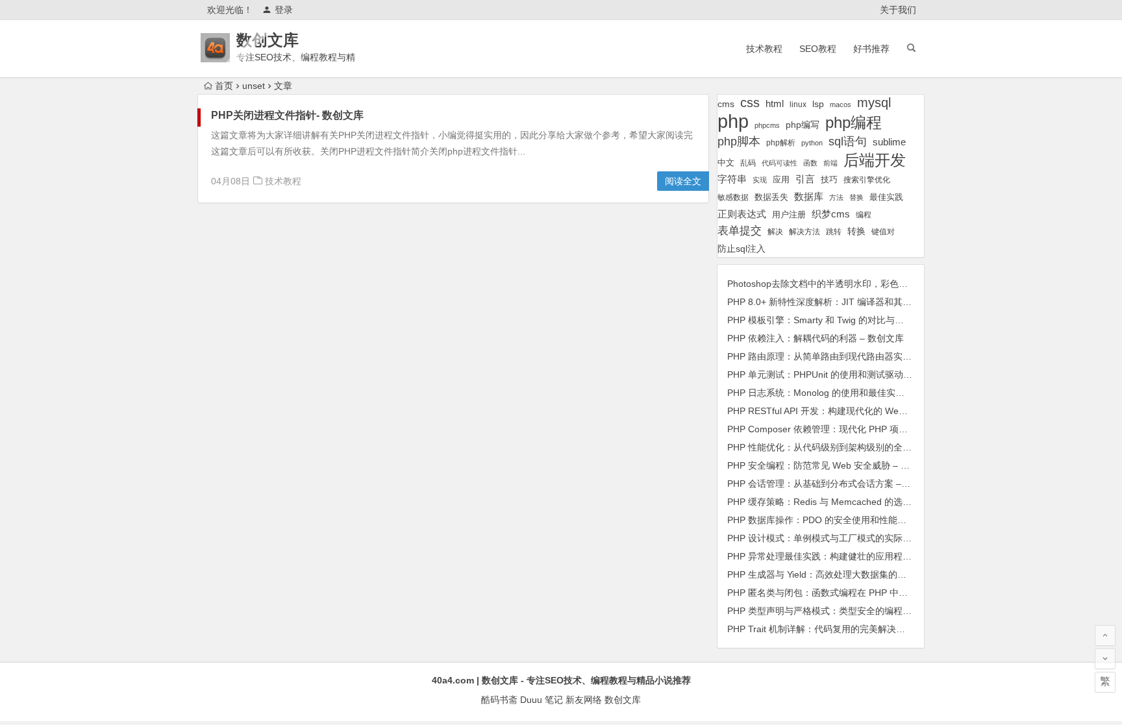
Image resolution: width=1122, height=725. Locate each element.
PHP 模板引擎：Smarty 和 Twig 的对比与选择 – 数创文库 (843, 320)
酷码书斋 (499, 699)
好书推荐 (871, 48)
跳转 (834, 231)
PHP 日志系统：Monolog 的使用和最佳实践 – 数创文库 (839, 392)
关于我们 (898, 10)
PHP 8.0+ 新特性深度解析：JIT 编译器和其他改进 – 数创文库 (852, 302)
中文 (725, 162)
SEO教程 (817, 48)
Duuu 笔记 (541, 699)
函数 (810, 163)
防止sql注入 (741, 249)
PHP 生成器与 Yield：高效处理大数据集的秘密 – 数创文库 (844, 574)
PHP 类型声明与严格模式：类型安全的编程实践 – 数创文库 (847, 611)
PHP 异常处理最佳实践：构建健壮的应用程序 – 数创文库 (842, 556)
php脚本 (738, 141)
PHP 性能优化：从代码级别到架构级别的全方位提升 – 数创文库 (856, 447)
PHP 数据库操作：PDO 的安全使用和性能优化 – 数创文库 (844, 520)
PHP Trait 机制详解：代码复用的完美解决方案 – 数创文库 (844, 629)
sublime (889, 141)
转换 (856, 231)
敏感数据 (733, 197)
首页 (224, 85)
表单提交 (739, 231)
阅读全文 (683, 181)
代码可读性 (779, 163)
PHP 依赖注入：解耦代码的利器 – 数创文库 (815, 338)
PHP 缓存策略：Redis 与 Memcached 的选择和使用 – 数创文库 (856, 502)
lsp (818, 104)
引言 (805, 179)
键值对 (883, 231)
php (733, 121)
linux (798, 104)
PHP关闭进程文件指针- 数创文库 (287, 115)
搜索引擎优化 (866, 179)
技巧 (829, 179)
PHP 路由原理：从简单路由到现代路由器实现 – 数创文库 (842, 356)
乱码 (748, 162)
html (775, 104)
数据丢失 (771, 197)
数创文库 (267, 40)
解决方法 (804, 231)
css (750, 102)
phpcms (767, 125)
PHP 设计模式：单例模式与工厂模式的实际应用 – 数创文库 (847, 538)
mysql (874, 102)
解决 (775, 231)
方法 (836, 197)
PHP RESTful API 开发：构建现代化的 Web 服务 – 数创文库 (849, 411)
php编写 (802, 124)
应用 (781, 179)
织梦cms (831, 213)
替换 (856, 197)
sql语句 (848, 141)
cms (725, 104)
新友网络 (584, 699)
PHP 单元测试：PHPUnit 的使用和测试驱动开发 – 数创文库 (847, 374)
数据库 (808, 196)
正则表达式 (741, 214)
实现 (760, 180)
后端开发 (874, 160)
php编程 (853, 122)
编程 (863, 214)
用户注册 (789, 214)
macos (840, 104)
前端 (830, 163)
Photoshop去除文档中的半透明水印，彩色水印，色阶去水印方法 (858, 283)
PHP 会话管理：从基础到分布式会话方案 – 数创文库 (833, 483)
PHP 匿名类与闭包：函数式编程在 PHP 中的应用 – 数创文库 (850, 592)
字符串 (732, 179)
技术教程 (764, 48)
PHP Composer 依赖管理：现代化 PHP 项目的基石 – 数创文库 (854, 429)
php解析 (780, 142)
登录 (284, 10)
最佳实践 (886, 197)
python (812, 143)
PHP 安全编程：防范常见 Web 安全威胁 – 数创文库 (832, 465)
